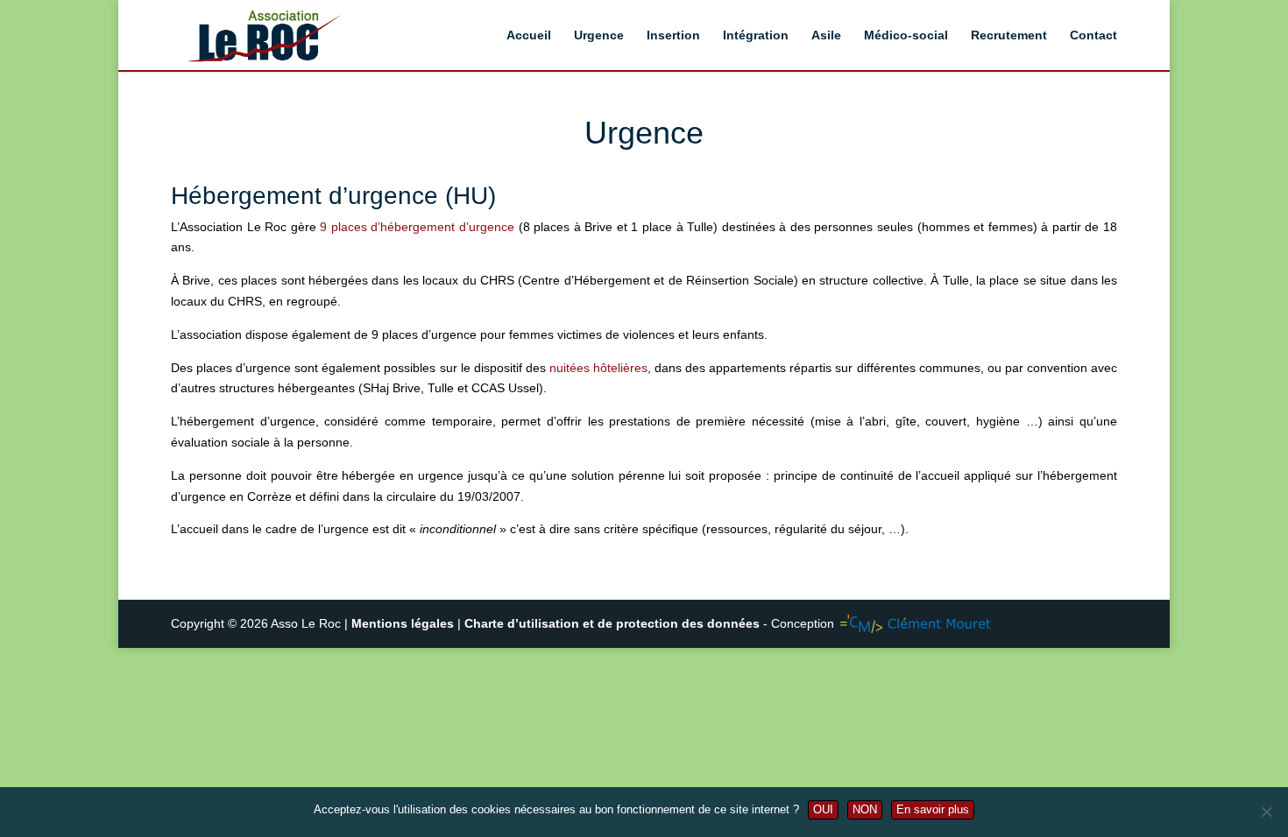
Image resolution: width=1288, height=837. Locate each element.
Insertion (673, 35)
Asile (826, 35)
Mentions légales (404, 623)
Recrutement (1009, 35)
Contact (1093, 35)
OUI (823, 809)
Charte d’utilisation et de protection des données (612, 623)
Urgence (599, 35)
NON (865, 809)
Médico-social (906, 35)
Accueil (528, 35)
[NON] (1266, 811)
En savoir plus (932, 809)
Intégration (756, 35)
